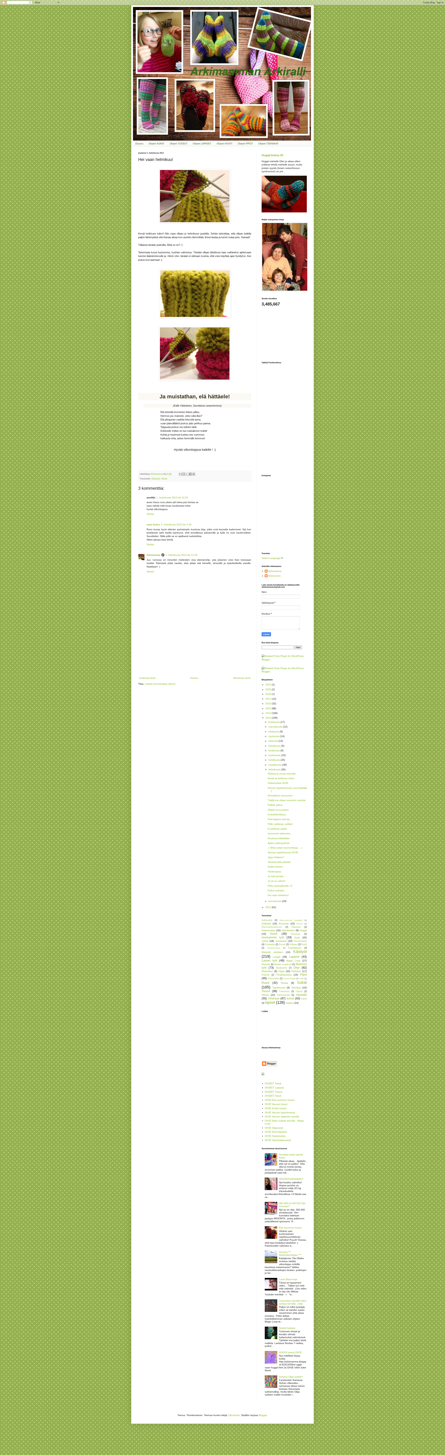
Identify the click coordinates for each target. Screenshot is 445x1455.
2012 (268, 907)
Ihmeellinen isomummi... (281, 795)
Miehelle (266, 964)
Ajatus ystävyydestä (278, 843)
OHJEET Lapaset (274, 1087)
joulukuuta (274, 722)
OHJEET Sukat (273, 1083)
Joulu (297, 937)
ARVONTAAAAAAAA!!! (291, 1179)
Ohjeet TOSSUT (179, 143)
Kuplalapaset (294, 948)
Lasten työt (269, 960)
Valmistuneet (283, 995)
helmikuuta (274, 769)
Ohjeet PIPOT (245, 143)
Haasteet (296, 927)
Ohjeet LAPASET (202, 143)
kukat (304, 998)
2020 (268, 689)
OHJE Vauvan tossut (276, 1104)
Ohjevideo (267, 971)
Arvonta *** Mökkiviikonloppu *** (290, 1253)
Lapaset (294, 956)
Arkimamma (153, 555)
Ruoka (284, 982)
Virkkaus (273, 998)
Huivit (273, 933)
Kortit (304, 944)
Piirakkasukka (284, 974)
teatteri (289, 1002)
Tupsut (299, 991)
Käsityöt (156, 479)
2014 (268, 713)
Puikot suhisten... (277, 890)
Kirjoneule (270, 944)
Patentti (265, 975)
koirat (290, 998)
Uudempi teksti (147, 678)
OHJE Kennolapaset (276, 1131)
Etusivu (139, 143)
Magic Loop (293, 960)
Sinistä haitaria (287, 1328)
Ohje (296, 967)
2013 (268, 717)
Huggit (303, 930)
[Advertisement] (195, 649)
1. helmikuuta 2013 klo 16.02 (172, 497)
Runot (164, 479)
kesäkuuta (274, 750)
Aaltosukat (267, 920)
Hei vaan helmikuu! (278, 895)
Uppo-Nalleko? (276, 857)
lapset (270, 1002)
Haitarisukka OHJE (278, 783)
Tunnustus (284, 991)
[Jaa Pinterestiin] (193, 474)
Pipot (303, 974)
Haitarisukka (268, 930)
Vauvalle (301, 994)
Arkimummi (274, 575)
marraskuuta (275, 726)
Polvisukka (273, 978)
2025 (268, 684)
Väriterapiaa (274, 871)
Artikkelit (266, 923)
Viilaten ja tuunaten (278, 809)
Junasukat (281, 941)
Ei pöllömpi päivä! (277, 828)
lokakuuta (274, 731)
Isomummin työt (273, 937)
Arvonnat (284, 923)
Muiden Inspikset (283, 964)
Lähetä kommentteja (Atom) (160, 683)
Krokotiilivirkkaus (277, 814)
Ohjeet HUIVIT (225, 143)
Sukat (302, 982)
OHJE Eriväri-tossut (275, 1108)
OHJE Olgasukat (274, 1127)
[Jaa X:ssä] (187, 474)
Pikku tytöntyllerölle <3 (280, 885)
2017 (268, 698)
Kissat (282, 944)
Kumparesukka (273, 948)
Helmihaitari (288, 930)
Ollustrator (234, 1415)
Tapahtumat (278, 987)
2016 (268, 703)
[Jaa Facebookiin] (190, 474)
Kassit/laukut (300, 941)
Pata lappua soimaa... (280, 819)
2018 (268, 694)
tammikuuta (275, 901)
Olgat (281, 971)
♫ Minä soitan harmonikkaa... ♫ (285, 847)
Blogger (263, 1415)
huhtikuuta (274, 759)
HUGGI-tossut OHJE (290, 1352)
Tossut (266, 991)
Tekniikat (296, 987)
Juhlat (265, 941)
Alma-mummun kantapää (291, 920)
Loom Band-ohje (288, 1279)
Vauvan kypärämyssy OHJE (283, 852)
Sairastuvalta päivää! (279, 862)
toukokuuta (274, 755)
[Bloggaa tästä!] (183, 474)
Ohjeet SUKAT (156, 143)
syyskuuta (274, 736)
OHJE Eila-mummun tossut (279, 1100)
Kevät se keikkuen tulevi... (282, 778)
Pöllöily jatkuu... (276, 805)
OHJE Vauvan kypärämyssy (280, 1112)
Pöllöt (301, 978)
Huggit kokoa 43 (272, 155)
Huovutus (295, 934)
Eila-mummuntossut (272, 927)
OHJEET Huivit (273, 1095)
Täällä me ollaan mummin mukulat (287, 800)
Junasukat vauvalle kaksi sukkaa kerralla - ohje (292, 1302)
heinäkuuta (274, 745)
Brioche (299, 924)
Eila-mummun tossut (290, 1227)
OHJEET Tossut (273, 1091)
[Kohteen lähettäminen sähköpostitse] (180, 474)
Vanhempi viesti (241, 678)
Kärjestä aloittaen (272, 952)
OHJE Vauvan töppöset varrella (282, 1116)
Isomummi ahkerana (279, 833)
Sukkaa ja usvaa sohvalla (282, 773)
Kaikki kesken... (276, 866)
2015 (268, 708)
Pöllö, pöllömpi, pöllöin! (280, 824)
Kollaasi (293, 944)
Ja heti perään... (277, 876)
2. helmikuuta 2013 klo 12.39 (181, 555)
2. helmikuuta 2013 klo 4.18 (176, 524)
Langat (276, 956)
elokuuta (273, 741)
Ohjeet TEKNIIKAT (268, 143)
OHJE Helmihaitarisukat (278, 1140)
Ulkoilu (265, 994)
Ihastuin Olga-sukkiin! (291, 1376)
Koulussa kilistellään (279, 838)
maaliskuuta (275, 764)
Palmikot (296, 971)
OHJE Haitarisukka (275, 1136)
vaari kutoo (153, 524)
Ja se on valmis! (276, 881)
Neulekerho (281, 968)
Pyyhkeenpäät (289, 978)
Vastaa (150, 513)
